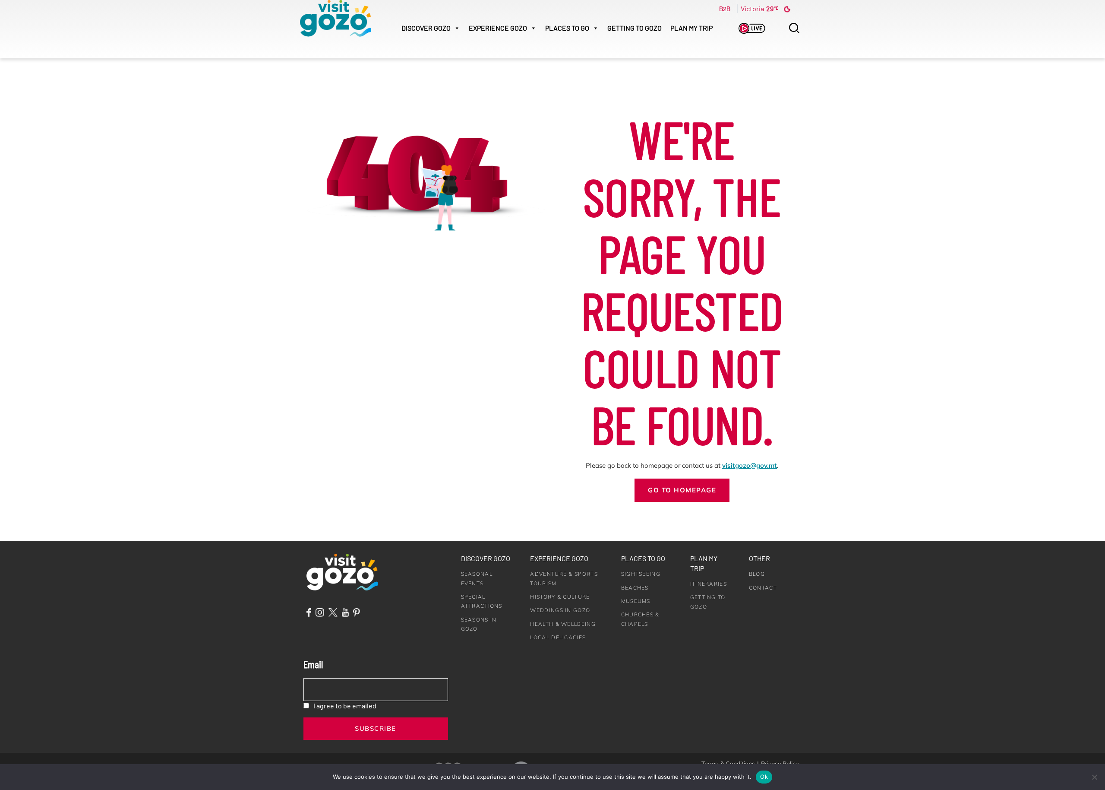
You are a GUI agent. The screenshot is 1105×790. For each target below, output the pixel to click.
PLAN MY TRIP (691, 28)
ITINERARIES (708, 584)
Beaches (635, 587)
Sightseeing (640, 574)
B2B (724, 8)
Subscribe (375, 728)
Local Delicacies (558, 637)
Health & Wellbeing (562, 624)
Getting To (634, 28)
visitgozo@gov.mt (749, 465)
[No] (1094, 777)
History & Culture (560, 596)
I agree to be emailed (344, 705)
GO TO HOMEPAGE (682, 490)
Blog (757, 574)
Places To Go (567, 28)
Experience (498, 28)
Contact (763, 587)
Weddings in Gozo (560, 610)
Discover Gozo (485, 558)
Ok (764, 776)
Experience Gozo (559, 558)
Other (759, 558)
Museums (635, 601)
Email (313, 664)
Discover (426, 28)
